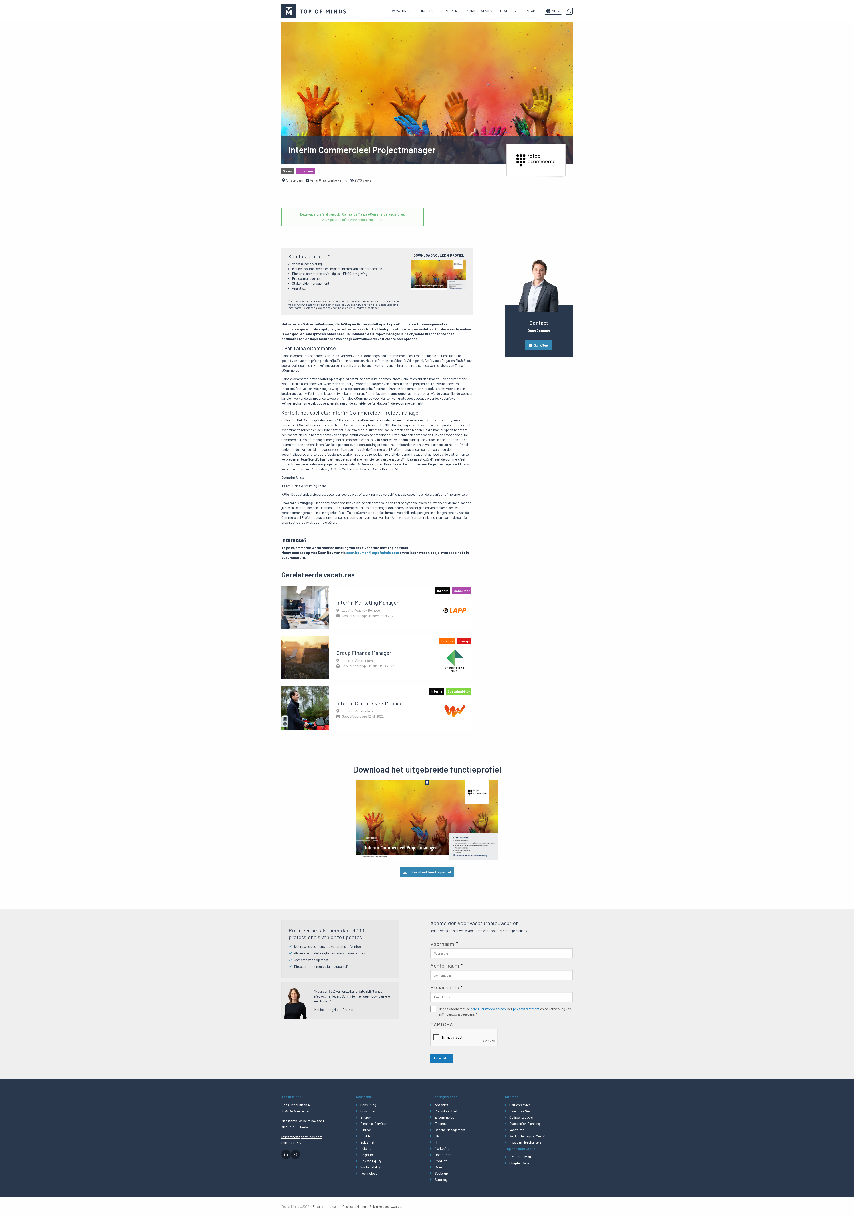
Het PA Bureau (520, 1157)
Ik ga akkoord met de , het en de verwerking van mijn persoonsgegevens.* (505, 1011)
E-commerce (444, 1117)
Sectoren (449, 11)
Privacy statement (326, 1206)
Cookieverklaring (354, 1206)
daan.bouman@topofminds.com (372, 552)
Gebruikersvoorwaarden (386, 1206)
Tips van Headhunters (525, 1142)
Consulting (368, 1105)
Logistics (367, 1154)
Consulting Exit (446, 1111)
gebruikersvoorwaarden (488, 1009)
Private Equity (370, 1161)
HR (437, 1136)
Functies (425, 11)
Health (365, 1136)
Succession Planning (524, 1123)
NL (554, 11)
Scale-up (441, 1173)
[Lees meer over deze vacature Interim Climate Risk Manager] (377, 707)
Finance (441, 1123)
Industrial (367, 1142)
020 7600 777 (291, 1143)
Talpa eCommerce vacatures (381, 214)
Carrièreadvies (478, 11)
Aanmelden (441, 1058)
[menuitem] (401, 11)
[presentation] (464, 1037)
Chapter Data (519, 1163)
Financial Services (373, 1123)
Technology (368, 1173)
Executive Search (522, 1111)
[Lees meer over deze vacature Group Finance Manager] (377, 657)
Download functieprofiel (430, 872)
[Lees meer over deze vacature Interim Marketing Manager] (377, 607)
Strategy (441, 1179)
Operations (443, 1154)
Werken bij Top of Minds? (527, 1136)
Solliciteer (541, 345)
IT (436, 1142)
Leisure (365, 1148)
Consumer (367, 1111)
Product (441, 1161)
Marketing (442, 1148)
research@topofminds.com (301, 1137)
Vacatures (401, 11)
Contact (530, 11)
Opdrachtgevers (521, 1117)
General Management (450, 1130)
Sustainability (370, 1167)
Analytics (442, 1105)
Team (504, 11)
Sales (439, 1167)
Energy (365, 1117)
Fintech (366, 1130)
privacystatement (526, 1009)
